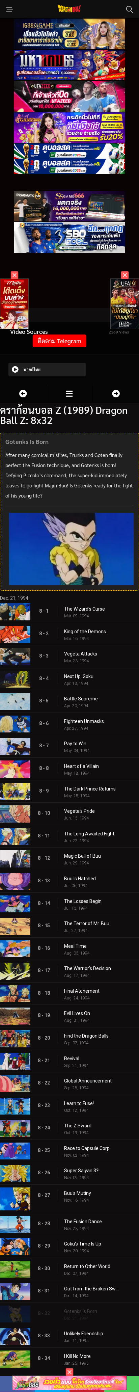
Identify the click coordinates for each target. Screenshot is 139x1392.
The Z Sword (77, 1125)
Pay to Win (75, 743)
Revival (71, 1058)
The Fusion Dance (83, 1221)
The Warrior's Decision (87, 968)
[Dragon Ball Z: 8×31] (23, 394)
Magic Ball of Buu (82, 856)
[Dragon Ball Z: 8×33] (116, 394)
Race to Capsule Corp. (87, 1148)
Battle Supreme (81, 698)
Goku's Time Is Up (82, 1244)
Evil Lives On (77, 1013)
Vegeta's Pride (79, 811)
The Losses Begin (83, 901)
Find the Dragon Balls (86, 1036)
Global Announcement (88, 1080)
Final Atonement (82, 991)
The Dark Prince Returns (90, 789)
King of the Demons (85, 631)
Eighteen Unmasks (84, 721)
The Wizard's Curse (84, 609)
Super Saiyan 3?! (82, 1170)
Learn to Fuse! (79, 1103)
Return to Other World (87, 1266)
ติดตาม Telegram (59, 341)
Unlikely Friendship (83, 1333)
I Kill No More (77, 1356)
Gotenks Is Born (80, 1311)
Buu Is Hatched (80, 878)
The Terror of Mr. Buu (86, 923)
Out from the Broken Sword (91, 1288)
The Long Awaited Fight (89, 833)
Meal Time (75, 946)
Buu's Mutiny (77, 1193)
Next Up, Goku (78, 676)
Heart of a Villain (81, 766)
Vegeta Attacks (80, 654)
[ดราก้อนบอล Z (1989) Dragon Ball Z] (69, 394)
